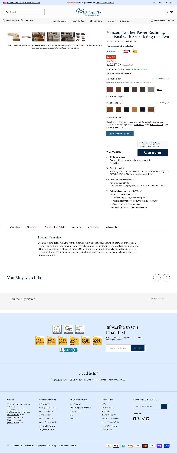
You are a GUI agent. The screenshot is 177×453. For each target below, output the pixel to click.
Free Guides (106, 411)
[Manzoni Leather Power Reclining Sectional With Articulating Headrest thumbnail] (39, 37)
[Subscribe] (164, 406)
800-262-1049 (156, 124)
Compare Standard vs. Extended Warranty (128, 207)
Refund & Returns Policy (110, 422)
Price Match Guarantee (110, 419)
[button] (111, 51)
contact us (139, 124)
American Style (117, 46)
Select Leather (113, 78)
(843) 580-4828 (13, 423)
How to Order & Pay (109, 415)
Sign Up (137, 348)
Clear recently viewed (158, 299)
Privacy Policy (107, 429)
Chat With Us (30, 20)
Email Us (90, 380)
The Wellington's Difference (80, 408)
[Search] (7, 12)
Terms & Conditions (109, 426)
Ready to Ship (78, 21)
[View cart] (171, 12)
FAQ (8, 446)
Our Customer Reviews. (105, 3)
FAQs (161, 3)
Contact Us (17, 446)
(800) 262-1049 (13, 20)
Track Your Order (108, 408)
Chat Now (126, 73)
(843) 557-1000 (113, 73)
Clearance (124, 21)
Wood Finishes (113, 103)
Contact (169, 3)
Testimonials (75, 411)
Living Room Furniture (47, 429)
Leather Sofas (44, 404)
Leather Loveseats (46, 419)
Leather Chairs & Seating (48, 422)
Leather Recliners (45, 415)
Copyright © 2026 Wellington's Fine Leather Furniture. (56, 446)
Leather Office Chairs (47, 426)
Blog (155, 3)
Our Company (75, 404)
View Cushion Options (120, 133)
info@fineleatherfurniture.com (18, 412)
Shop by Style (96, 21)
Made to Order (59, 21)
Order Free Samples (115, 96)
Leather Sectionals (46, 411)
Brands (111, 21)
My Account (29, 446)
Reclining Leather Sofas (47, 408)
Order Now (114, 163)
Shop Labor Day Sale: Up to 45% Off (23, 2)
